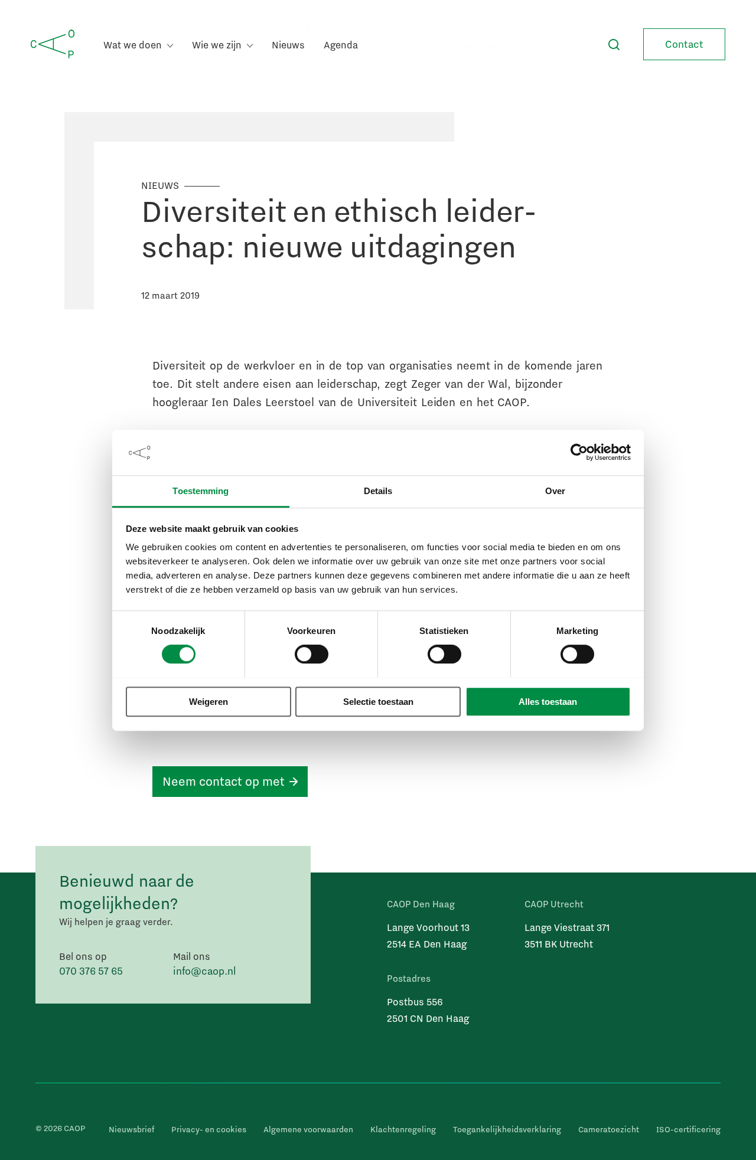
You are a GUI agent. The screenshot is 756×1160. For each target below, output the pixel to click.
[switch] (311, 654)
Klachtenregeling (403, 1129)
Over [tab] (555, 491)
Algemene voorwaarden (308, 1129)
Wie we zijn (218, 44)
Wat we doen (133, 44)
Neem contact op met (223, 781)
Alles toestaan (548, 702)
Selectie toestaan (378, 702)
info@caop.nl (204, 971)
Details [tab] (378, 491)
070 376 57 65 (91, 971)
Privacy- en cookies (208, 1129)
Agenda (341, 44)
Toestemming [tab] (200, 491)
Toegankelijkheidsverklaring (507, 1129)
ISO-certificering (688, 1129)
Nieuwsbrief (131, 1129)
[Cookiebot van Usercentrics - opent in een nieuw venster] (579, 452)
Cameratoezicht (608, 1129)
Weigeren (208, 702)
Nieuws (288, 44)
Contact (684, 44)
